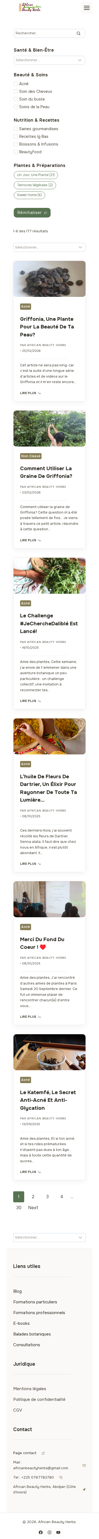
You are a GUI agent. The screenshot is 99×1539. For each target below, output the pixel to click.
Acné (24, 83)
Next (33, 1208)
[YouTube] (58, 1532)
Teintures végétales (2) (35, 185)
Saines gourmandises (38, 128)
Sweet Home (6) (29, 195)
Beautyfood (30, 151)
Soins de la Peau (34, 106)
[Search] (78, 33)
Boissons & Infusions (38, 144)
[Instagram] (49, 1532)
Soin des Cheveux (35, 91)
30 (18, 1208)
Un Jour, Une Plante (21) (36, 175)
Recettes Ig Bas (33, 136)
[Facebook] (41, 1532)
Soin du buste (32, 99)
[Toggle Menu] (86, 7)
